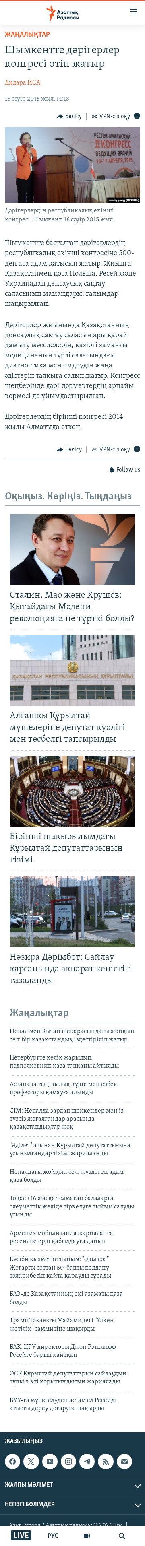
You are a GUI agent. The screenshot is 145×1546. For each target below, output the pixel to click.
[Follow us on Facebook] (12, 1461)
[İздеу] (122, 1536)
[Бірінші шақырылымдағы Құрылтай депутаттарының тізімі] (72, 791)
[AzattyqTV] (87, 1536)
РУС (53, 1536)
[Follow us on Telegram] (87, 1461)
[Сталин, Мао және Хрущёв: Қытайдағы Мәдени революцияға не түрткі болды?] (72, 549)
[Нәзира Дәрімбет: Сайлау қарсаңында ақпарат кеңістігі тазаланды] (72, 911)
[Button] (69, 116)
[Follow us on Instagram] (68, 1461)
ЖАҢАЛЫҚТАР (27, 35)
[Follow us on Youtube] (50, 1461)
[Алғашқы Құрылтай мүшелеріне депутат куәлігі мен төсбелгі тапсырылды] (72, 670)
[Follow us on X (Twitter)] (31, 1461)
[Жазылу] (124, 1461)
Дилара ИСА (22, 83)
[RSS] (105, 1461)
